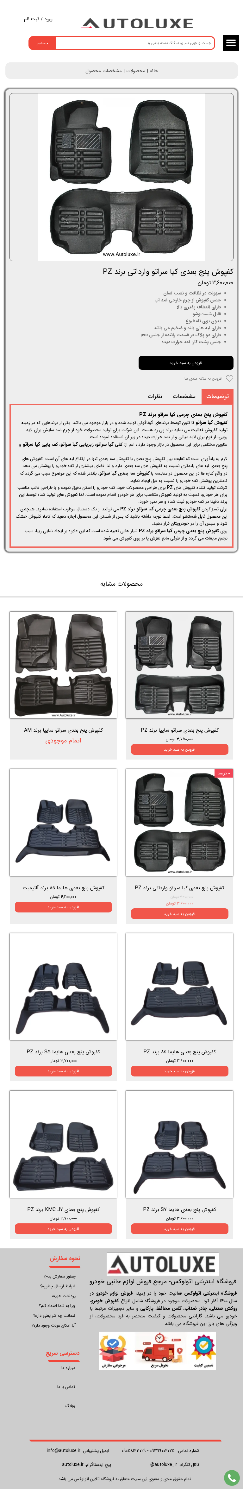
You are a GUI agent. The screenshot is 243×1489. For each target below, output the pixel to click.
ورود (48, 19)
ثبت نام (31, 19)
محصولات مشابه (121, 584)
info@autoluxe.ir (63, 1450)
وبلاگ (70, 1406)
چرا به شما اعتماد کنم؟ (57, 1306)
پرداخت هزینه (64, 1296)
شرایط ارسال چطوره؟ (58, 1286)
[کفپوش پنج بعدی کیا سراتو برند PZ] (121, 177)
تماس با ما (66, 1387)
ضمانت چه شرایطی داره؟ (54, 1315)
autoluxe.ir (73, 1464)
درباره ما (68, 1368)
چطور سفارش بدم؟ (60, 1276)
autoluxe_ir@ (163, 1464)
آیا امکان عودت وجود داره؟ (54, 1325)
